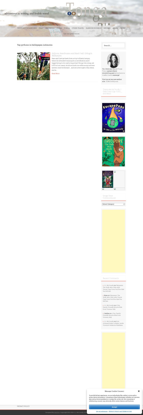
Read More (56, 73)
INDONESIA (49, 28)
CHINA (59, 28)
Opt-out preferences (102, 411)
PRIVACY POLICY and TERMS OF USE (120, 411)
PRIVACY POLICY (23, 406)
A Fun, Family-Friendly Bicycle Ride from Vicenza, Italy (112, 307)
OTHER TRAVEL (78, 28)
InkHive (57, 412)
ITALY (41, 28)
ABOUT (116, 28)
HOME (123, 28)
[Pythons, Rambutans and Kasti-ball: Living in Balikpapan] (33, 66)
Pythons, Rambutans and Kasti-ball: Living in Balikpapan (72, 54)
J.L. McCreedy (45, 58)
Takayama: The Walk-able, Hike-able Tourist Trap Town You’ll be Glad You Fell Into (113, 288)
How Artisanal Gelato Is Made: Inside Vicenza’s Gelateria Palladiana (113, 323)
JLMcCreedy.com (112, 81)
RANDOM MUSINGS (93, 28)
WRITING (107, 28)
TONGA (67, 28)
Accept (114, 407)
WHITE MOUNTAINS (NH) (27, 28)
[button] (139, 391)
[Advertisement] (113, 241)
